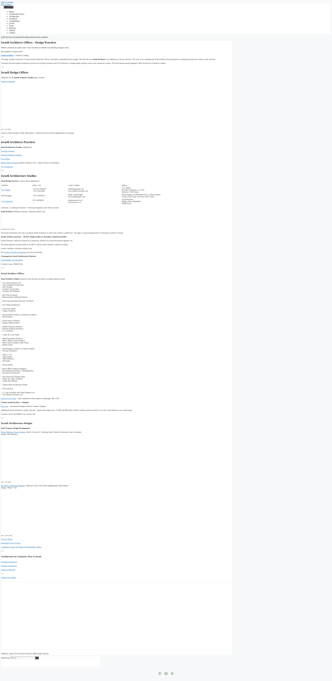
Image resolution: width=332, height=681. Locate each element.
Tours (11, 26)
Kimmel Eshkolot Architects (11, 155)
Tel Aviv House (6, 539)
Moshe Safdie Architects (10, 163)
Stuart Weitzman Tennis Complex (13, 432)
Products (12, 28)
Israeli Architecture (8, 81)
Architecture (14, 16)
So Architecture (7, 201)
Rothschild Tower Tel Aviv (11, 543)
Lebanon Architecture (9, 566)
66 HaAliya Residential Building (13, 486)
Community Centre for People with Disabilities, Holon (21, 547)
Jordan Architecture (8, 570)
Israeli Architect (7, 55)
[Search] (37, 657)
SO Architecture (7, 167)
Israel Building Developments (12, 260)
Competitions (14, 21)
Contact (12, 33)
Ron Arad (4, 406)
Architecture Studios (8, 578)
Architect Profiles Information (15, 252)
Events (11, 23)
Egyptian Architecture (9, 562)
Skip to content (7, 2)
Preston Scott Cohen (8, 399)
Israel (11, 264)
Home (11, 12)
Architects (13, 19)
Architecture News (16, 14)
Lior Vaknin (5, 159)
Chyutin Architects (8, 151)
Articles (12, 30)
